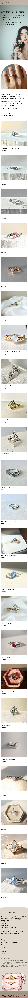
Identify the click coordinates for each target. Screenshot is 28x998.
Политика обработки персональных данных (12, 960)
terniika (12, 968)
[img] (26, 3)
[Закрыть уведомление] (27, 995)
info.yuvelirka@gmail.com (8, 927)
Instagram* (4, 947)
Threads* (4, 949)
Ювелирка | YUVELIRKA (9, 2)
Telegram (4, 951)
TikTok (3, 953)
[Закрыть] (26, 992)
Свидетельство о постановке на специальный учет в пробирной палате (14, 963)
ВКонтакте (4, 945)
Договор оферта (5, 958)
